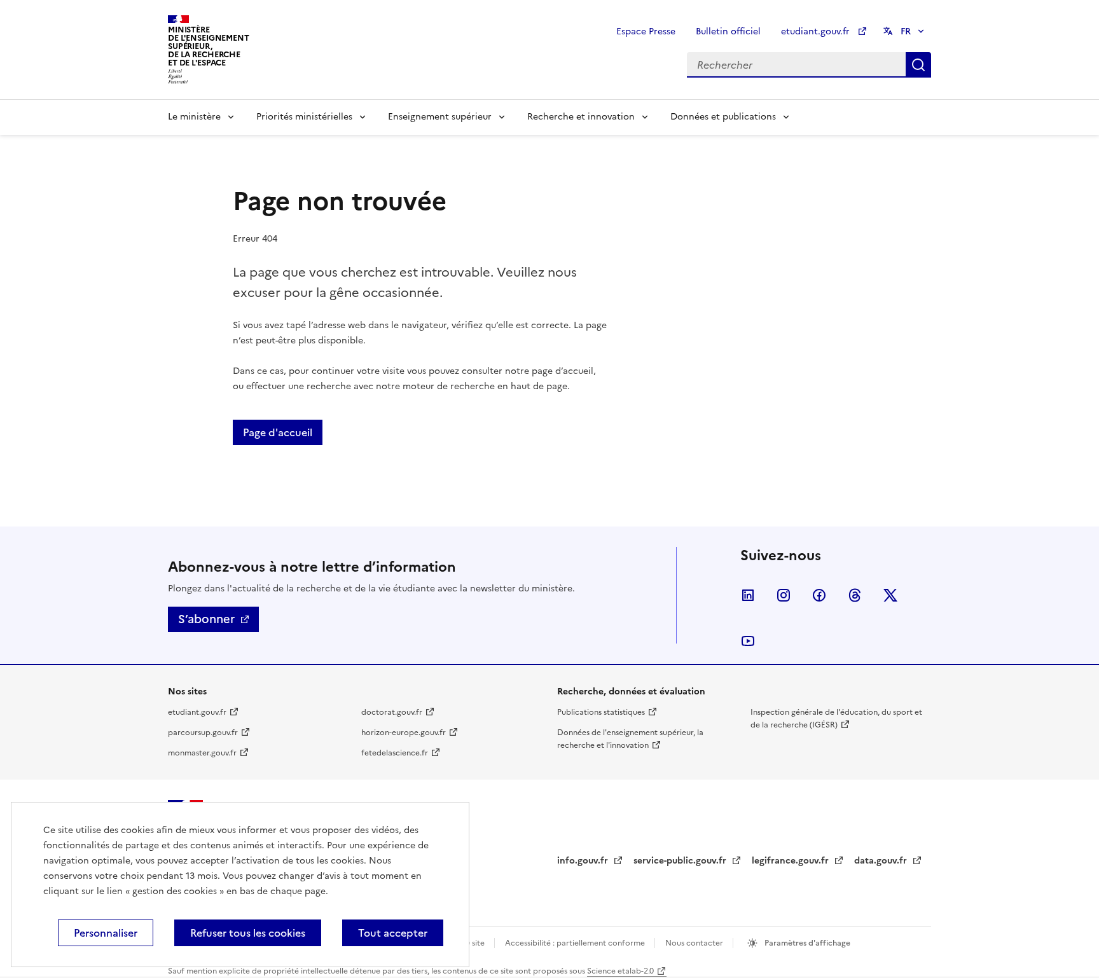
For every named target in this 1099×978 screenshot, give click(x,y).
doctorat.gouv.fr (391, 712)
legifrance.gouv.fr (791, 860)
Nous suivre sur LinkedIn (748, 595)
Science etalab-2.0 (620, 971)
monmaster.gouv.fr (202, 753)
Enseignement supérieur (440, 116)
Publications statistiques (601, 712)
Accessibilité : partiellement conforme (576, 943)
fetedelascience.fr (394, 753)
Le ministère (194, 116)
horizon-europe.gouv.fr (403, 732)
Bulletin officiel (728, 31)
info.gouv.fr (584, 860)
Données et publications (723, 116)
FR (905, 31)
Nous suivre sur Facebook (819, 595)
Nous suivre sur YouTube (748, 641)
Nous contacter (695, 943)
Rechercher (918, 65)
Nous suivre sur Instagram (783, 595)
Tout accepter (392, 932)
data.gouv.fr (881, 860)
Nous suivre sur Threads (854, 595)
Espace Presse (645, 31)
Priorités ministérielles (304, 116)
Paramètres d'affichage (806, 943)
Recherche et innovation (581, 116)
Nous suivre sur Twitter (890, 595)
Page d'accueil (277, 432)
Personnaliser (105, 932)
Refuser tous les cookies (247, 932)
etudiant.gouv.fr (816, 31)
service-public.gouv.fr (681, 860)
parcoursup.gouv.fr (203, 732)
